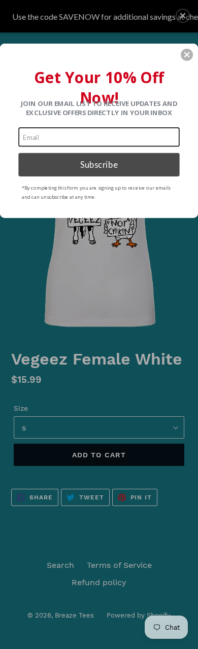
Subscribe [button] (99, 164)
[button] (187, 55)
